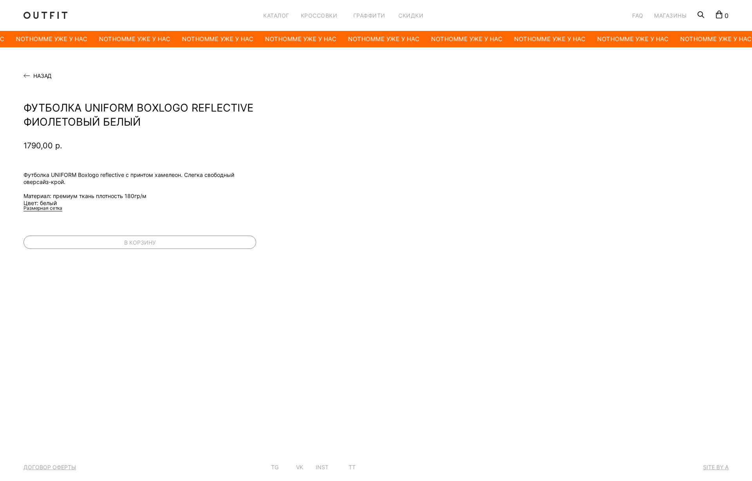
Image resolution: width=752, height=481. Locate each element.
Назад (42, 76)
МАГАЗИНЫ (670, 15)
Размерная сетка (43, 208)
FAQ (638, 15)
